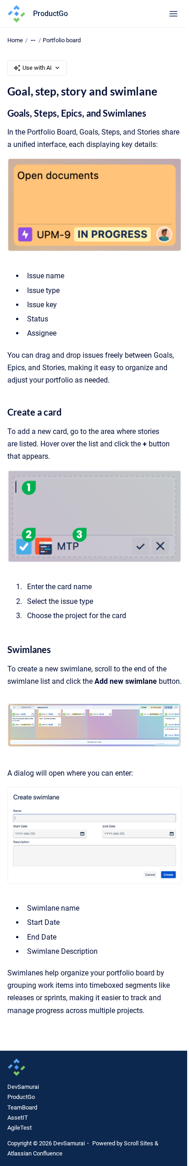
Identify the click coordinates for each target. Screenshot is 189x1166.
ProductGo (50, 13)
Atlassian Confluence (34, 1153)
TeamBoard (22, 1107)
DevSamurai (23, 1086)
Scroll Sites (138, 1143)
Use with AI (37, 67)
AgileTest (19, 1127)
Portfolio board (62, 40)
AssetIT (17, 1117)
